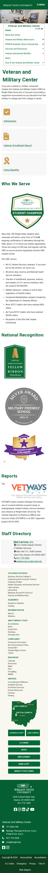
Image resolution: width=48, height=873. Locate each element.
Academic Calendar (16, 603)
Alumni (14, 613)
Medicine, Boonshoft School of (20, 593)
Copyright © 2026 (10, 858)
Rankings (11, 632)
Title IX (10, 653)
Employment (24, 757)
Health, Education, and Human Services (23, 585)
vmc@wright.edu (13, 842)
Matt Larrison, (24, 542)
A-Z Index (24, 743)
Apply (24, 750)
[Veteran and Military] (7, 113)
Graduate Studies (15, 582)
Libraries (11, 693)
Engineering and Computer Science (22, 579)
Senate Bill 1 (13, 648)
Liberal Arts (12, 590)
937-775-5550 (22, 558)
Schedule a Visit (16, 733)
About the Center (12, 35)
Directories (12, 664)
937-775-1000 (24, 803)
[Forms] (6, 138)
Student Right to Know (17, 650)
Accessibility (26, 858)
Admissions (10, 121)
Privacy (32, 864)
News (7, 58)
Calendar (11, 661)
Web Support (25, 870)
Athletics (15, 616)
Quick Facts (12, 629)
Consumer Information (17, 642)
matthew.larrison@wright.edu (29, 561)
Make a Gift (24, 764)
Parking (11, 696)
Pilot (10, 669)
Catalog (11, 606)
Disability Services (15, 685)
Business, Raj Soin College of (19, 577)
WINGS (10, 674)
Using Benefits (11, 169)
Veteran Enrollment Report (18, 145)
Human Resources (15, 690)
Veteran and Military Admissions (19, 39)
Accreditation (13, 624)
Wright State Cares (24, 771)
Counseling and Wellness (18, 682)
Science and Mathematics (18, 595)
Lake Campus (13, 587)
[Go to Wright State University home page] (17, 4)
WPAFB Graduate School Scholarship (21, 44)
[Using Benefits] (7, 162)
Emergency (22, 864)
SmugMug (16, 671)
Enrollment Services (16, 687)
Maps (10, 666)
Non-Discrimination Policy (18, 645)
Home (8, 30)
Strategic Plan (13, 635)
